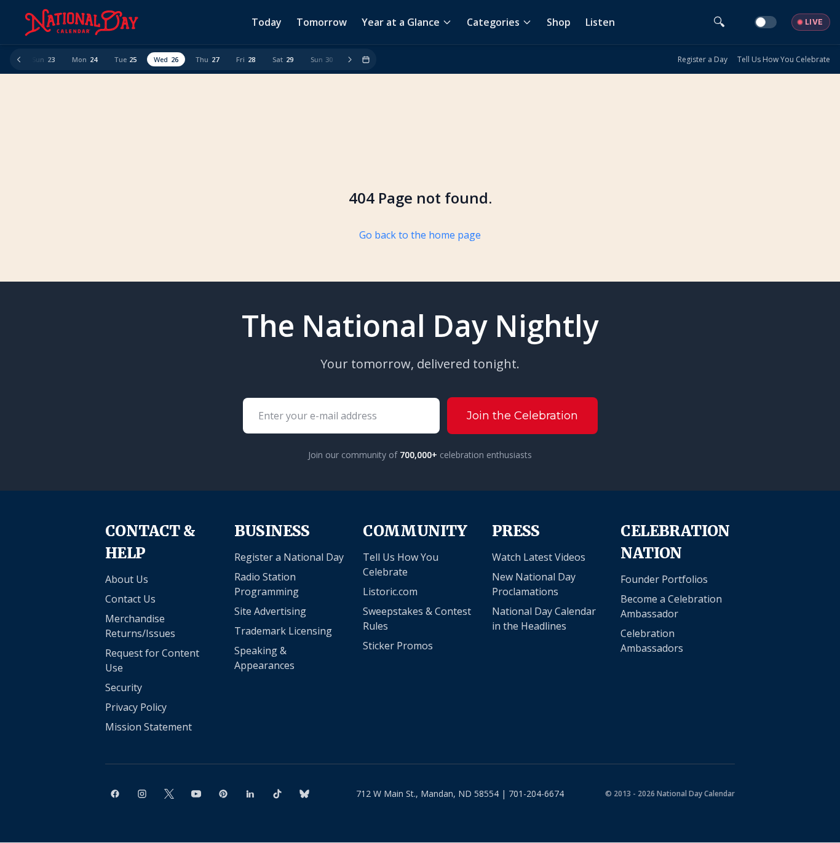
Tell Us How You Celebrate (783, 60)
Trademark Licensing (283, 631)
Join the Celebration (522, 415)
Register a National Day (289, 557)
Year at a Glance (401, 22)
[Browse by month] (366, 59)
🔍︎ (719, 22)
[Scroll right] (350, 59)
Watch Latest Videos (538, 557)
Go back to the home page (420, 235)
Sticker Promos (398, 645)
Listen (600, 22)
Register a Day (702, 60)
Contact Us (130, 599)
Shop (559, 22)
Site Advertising (270, 611)
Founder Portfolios (664, 579)
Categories (493, 22)
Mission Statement (148, 727)
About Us (126, 579)
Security (123, 687)
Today (267, 22)
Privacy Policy (136, 707)
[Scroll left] (19, 59)
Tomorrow (321, 22)
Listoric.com (390, 591)
